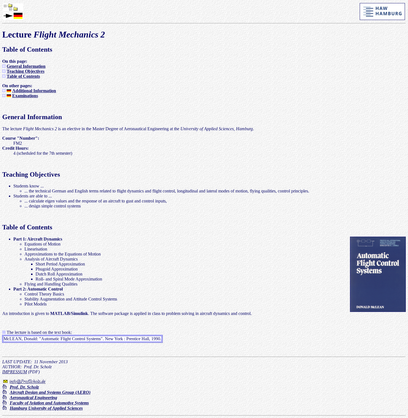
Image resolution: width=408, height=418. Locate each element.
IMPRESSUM (14, 371)
